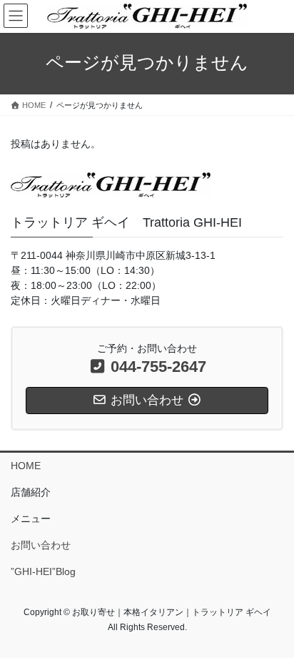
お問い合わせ (41, 545)
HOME (26, 465)
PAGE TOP (273, 625)
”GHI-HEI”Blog (43, 571)
